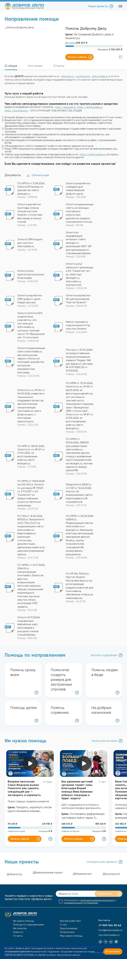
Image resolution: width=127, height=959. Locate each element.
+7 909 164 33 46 (110, 925)
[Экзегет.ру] (14, 874)
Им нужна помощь (23, 920)
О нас (63, 924)
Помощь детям (23, 707)
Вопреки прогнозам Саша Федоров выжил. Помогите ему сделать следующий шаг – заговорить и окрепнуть (24, 788)
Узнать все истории (104, 740)
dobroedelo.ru (100, 76)
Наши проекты (98, 6)
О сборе (11, 66)
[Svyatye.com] (111, 875)
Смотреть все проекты (102, 861)
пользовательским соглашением (81, 902)
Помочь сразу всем (22, 672)
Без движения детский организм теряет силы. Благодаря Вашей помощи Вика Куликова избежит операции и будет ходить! (77, 790)
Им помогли (20, 928)
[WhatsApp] (116, 942)
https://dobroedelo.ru (92, 154)
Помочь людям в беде (104, 672)
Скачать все (40, 175)
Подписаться (104, 893)
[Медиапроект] (82, 874)
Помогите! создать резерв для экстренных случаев (61, 680)
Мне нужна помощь (71, 935)
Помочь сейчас (77, 56)
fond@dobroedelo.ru (110, 930)
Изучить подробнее (104, 655)
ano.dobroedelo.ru (109, 935)
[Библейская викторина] (47, 874)
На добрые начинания (101, 710)
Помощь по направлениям (28, 924)
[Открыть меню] (120, 6)
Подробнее (54, 951)
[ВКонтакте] (111, 942)
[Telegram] (105, 942)
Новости (18, 932)
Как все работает (70, 920)
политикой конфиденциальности (97, 900)
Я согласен (113, 951)
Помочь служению (60, 710)
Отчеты (58, 66)
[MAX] (100, 942)
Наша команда (68, 928)
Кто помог (35, 66)
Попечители (67, 932)
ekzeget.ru (67, 76)
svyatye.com (83, 76)
